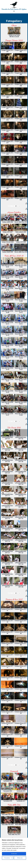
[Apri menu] (14, 11)
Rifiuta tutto (20, 857)
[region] (14, 849)
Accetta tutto (14, 853)
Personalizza (7, 857)
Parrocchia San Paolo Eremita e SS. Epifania (14, 9)
